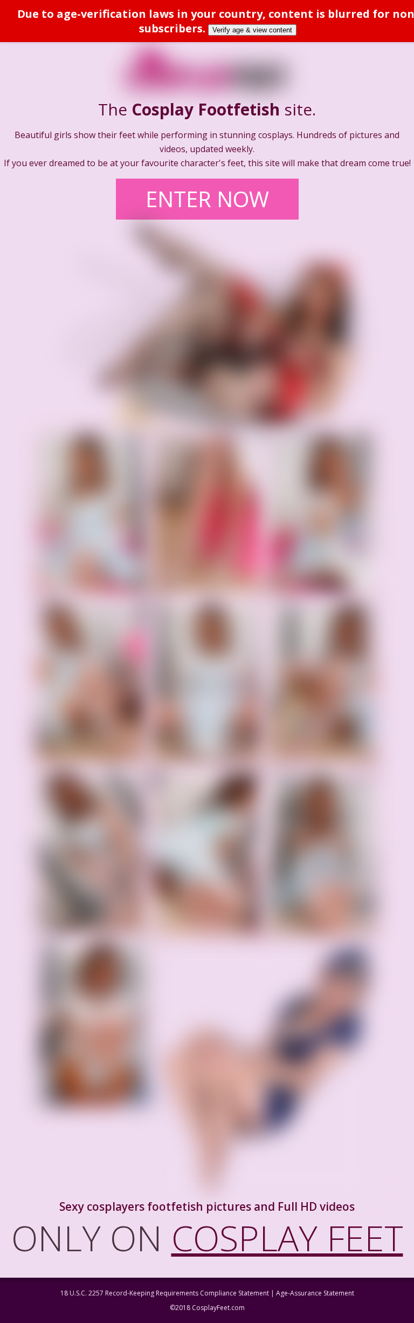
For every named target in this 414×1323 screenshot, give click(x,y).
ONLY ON (207, 1237)
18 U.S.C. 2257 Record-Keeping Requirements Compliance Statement (164, 1293)
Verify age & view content (252, 30)
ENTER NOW (207, 199)
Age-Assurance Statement (315, 1293)
